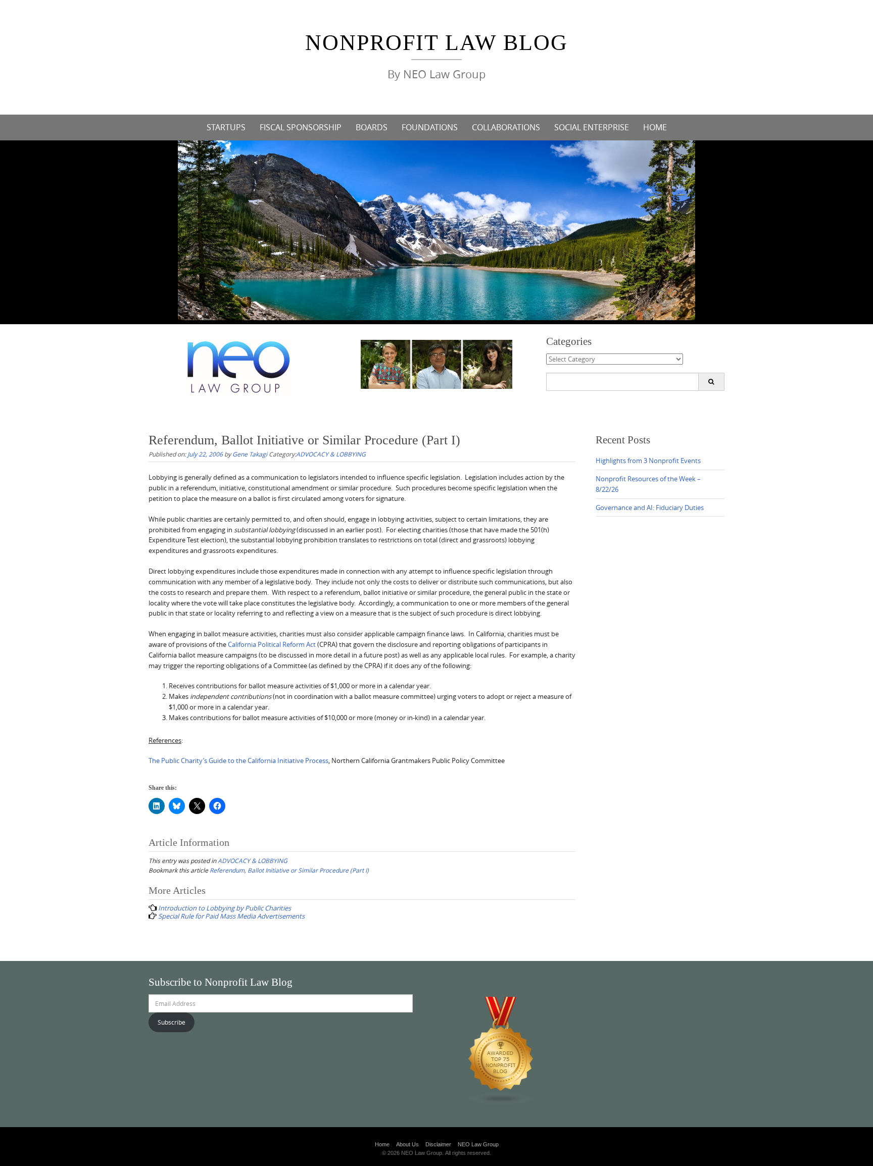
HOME (655, 127)
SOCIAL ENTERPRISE (591, 127)
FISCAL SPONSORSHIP (301, 127)
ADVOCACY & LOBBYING (331, 454)
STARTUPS (226, 127)
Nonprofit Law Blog (436, 42)
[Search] (711, 382)
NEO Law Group (478, 1144)
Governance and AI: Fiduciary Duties (650, 507)
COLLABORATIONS (506, 127)
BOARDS (371, 127)
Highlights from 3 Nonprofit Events (648, 460)
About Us (407, 1144)
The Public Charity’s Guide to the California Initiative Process (238, 760)
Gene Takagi (249, 454)
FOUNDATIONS (430, 127)
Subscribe (171, 1022)
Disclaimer (438, 1144)
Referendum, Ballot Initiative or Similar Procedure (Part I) (289, 870)
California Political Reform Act (272, 644)
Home (382, 1144)
